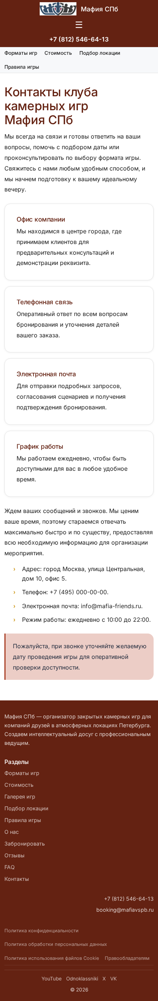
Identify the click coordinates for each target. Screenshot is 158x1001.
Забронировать (24, 843)
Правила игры (21, 67)
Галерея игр (19, 796)
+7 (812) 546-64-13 (79, 39)
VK (113, 979)
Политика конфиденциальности (41, 930)
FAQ (9, 867)
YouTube (52, 979)
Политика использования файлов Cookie (51, 958)
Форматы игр (20, 53)
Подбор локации (99, 53)
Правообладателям (127, 958)
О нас (11, 832)
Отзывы (14, 855)
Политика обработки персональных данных (55, 944)
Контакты (16, 879)
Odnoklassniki (82, 979)
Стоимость (58, 53)
